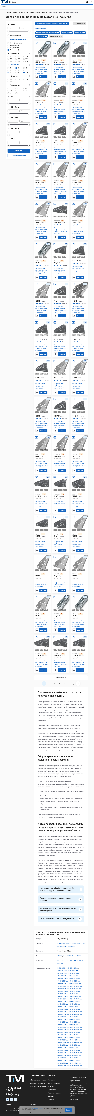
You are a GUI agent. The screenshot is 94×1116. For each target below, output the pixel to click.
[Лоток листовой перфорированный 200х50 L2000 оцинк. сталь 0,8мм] (60, 338)
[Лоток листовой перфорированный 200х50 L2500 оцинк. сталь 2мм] (42, 338)
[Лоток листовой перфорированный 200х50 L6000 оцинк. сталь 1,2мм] (60, 300)
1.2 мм (78, 961)
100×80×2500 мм (62, 981)
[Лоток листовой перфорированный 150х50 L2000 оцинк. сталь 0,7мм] (60, 574)
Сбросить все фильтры (19, 155)
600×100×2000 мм (75, 1063)
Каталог (15, 12)
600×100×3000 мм (75, 1066)
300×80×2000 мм (62, 1022)
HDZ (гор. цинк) (14, 45)
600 (26, 61)
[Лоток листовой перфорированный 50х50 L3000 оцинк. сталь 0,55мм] (42, 261)
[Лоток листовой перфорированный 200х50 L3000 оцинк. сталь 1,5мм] (79, 415)
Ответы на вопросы (54, 1093)
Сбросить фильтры (55, 36)
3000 (26, 79)
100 (26, 56)
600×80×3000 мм (62, 1063)
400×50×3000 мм (62, 1035)
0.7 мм (59, 961)
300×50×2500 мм (74, 1017)
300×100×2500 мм (75, 1027)
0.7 (18, 88)
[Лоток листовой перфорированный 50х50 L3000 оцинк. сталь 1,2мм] (79, 614)
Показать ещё (80, 23)
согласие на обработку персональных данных (78, 1094)
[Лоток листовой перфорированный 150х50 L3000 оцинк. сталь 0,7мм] (42, 220)
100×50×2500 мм (62, 976)
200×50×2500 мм (74, 1001)
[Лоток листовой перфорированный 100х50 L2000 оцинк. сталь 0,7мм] (79, 141)
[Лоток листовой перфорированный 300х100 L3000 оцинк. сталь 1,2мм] (79, 654)
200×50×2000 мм (62, 1001)
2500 (19, 79)
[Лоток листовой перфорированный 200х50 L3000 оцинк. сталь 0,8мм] (42, 377)
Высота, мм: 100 (40, 36)
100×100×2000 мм (75, 983)
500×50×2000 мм (62, 1045)
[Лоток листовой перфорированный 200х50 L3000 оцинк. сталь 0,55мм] (42, 141)
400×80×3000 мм (62, 1040)
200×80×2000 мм (62, 1007)
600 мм (72, 946)
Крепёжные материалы (37, 1083)
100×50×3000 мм (74, 976)
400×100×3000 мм (75, 1042)
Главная (8, 12)
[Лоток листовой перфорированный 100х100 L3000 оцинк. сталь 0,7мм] (60, 181)
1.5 (10, 93)
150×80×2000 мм (62, 994)
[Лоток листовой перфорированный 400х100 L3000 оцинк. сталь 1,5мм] (42, 494)
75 (26, 70)
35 (10, 68)
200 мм (79, 943)
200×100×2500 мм (75, 1012)
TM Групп (12, 2)
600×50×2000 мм (75, 1055)
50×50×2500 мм (73, 968)
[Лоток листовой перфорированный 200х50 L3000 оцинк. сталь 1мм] (60, 100)
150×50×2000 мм (75, 989)
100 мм (68, 943)
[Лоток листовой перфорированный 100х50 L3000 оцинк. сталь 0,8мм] (42, 415)
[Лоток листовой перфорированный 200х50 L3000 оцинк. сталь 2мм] (79, 261)
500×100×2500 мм (75, 1053)
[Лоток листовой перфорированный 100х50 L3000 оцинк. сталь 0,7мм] (42, 100)
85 (18, 72)
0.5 (10, 88)
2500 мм (66, 956)
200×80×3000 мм (62, 1009)
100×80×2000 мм (74, 978)
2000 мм (59, 956)
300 (26, 59)
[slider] (9, 31)
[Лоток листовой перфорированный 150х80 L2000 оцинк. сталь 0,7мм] (79, 534)
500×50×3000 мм (62, 1048)
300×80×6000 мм (74, 1024)
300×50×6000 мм (74, 1019)
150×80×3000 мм (62, 996)
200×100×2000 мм (63, 1012)
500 (19, 61)
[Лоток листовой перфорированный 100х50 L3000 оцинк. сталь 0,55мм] (79, 220)
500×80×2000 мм (74, 1048)
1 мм (74, 961)
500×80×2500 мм (62, 1050)
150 (11, 59)
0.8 (26, 88)
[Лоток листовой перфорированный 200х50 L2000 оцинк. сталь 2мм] (60, 415)
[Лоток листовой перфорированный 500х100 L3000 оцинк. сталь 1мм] (42, 654)
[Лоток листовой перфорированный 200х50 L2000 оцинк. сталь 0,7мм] (79, 100)
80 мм (63, 943)
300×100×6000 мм (75, 1030)
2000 (11, 79)
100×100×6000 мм (63, 989)
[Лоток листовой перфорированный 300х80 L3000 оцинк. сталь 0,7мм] (60, 261)
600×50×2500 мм (62, 1058)
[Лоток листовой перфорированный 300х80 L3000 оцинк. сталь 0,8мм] (42, 534)
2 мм (61, 963)
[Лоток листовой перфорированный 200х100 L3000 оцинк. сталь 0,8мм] (79, 494)
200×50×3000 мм (62, 1004)
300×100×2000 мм (63, 1027)
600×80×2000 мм (62, 1060)
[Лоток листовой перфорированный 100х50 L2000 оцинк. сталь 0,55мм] (60, 377)
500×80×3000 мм (74, 1050)
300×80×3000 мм (62, 1024)
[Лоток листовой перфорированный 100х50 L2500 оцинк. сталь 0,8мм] (79, 377)
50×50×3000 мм (62, 971)
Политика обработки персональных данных (78, 1089)
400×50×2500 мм (74, 1032)
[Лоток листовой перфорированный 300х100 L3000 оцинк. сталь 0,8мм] (60, 494)
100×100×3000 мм (75, 986)
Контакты (51, 1099)
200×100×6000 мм (75, 1014)
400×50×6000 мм (74, 1035)
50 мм (59, 943)
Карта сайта (74, 1099)
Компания (52, 1076)
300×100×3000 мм (63, 1030)
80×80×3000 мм (62, 973)
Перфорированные (41, 12)
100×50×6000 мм (62, 978)
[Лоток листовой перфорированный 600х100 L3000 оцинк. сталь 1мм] (60, 220)
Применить (18, 150)
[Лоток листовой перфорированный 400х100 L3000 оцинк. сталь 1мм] (60, 654)
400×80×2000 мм (62, 1037)
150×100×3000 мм (75, 999)
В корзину (43, 77)
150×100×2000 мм (75, 996)
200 (19, 59)
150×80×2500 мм (74, 994)
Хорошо (68, 1110)
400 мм (61, 946)
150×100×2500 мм (63, 999)
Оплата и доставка (54, 1083)
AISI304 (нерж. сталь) (16, 43)
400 (11, 61)
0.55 (11, 90)
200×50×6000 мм (74, 1004)
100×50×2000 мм (73, 973)
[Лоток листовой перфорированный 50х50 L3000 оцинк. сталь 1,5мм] (60, 614)
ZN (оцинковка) (14, 50)
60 (26, 68)
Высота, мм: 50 (66, 32)
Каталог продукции (37, 1076)
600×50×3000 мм (74, 1058)
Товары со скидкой (15, 35)
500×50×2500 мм (74, 1045)
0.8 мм (64, 961)
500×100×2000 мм (63, 1053)
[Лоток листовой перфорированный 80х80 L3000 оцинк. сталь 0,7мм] (79, 300)
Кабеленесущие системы (26, 12)
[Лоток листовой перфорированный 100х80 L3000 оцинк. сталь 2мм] (60, 454)
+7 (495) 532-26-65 (14, 1089)
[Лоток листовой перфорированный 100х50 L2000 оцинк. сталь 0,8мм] (42, 300)
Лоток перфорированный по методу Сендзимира (51, 23)
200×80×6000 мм (74, 1009)
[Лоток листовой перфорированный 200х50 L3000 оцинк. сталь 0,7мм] (60, 141)
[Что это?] (29, 53)
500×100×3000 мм (63, 1055)
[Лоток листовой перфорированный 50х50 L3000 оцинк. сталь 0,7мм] (60, 60)
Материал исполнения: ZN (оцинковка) (46, 32)
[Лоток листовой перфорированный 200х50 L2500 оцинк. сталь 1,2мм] (79, 338)
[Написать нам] (87, 2)
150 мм (74, 943)
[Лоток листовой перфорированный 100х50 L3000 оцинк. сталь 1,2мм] (42, 614)
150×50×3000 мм (74, 991)
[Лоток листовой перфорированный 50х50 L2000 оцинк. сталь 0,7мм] (42, 60)
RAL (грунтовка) (14, 47)
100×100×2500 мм (63, 986)
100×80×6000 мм (62, 983)
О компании (51, 1080)
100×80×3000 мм (74, 981)
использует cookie (37, 1108)
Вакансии (51, 1096)
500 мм (67, 946)
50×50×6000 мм (73, 971)
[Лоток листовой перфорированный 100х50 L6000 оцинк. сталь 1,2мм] (42, 454)
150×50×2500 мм (62, 991)
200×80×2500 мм (74, 1007)
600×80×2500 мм (74, 1060)
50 (10, 56)
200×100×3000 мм (63, 1014)
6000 (11, 81)
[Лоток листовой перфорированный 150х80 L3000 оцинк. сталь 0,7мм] (42, 181)
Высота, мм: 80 (79, 32)
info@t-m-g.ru (14, 1094)
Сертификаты (52, 1090)
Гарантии (51, 1086)
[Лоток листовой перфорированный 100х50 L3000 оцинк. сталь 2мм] (79, 454)
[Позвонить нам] (91, 2)
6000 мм (78, 956)
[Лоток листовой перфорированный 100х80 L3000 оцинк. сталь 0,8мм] (42, 574)
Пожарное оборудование (37, 1086)
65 (10, 70)
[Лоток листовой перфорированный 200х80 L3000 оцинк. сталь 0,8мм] (60, 534)
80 (18, 56)
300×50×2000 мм (62, 1017)
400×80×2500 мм (74, 1037)
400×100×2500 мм (63, 1042)
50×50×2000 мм (62, 968)
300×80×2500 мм (74, 1022)
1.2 (26, 90)
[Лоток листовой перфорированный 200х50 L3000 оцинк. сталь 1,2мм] (79, 60)
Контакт (32, 1104)
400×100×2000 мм (75, 1040)
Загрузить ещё (61, 677)
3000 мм (72, 956)
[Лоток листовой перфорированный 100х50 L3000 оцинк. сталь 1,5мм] (79, 574)
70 (18, 70)
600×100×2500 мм (63, 1066)
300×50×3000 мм (62, 1019)
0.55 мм (69, 961)
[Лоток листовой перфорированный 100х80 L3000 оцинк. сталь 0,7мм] (79, 181)
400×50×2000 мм (62, 1032)
